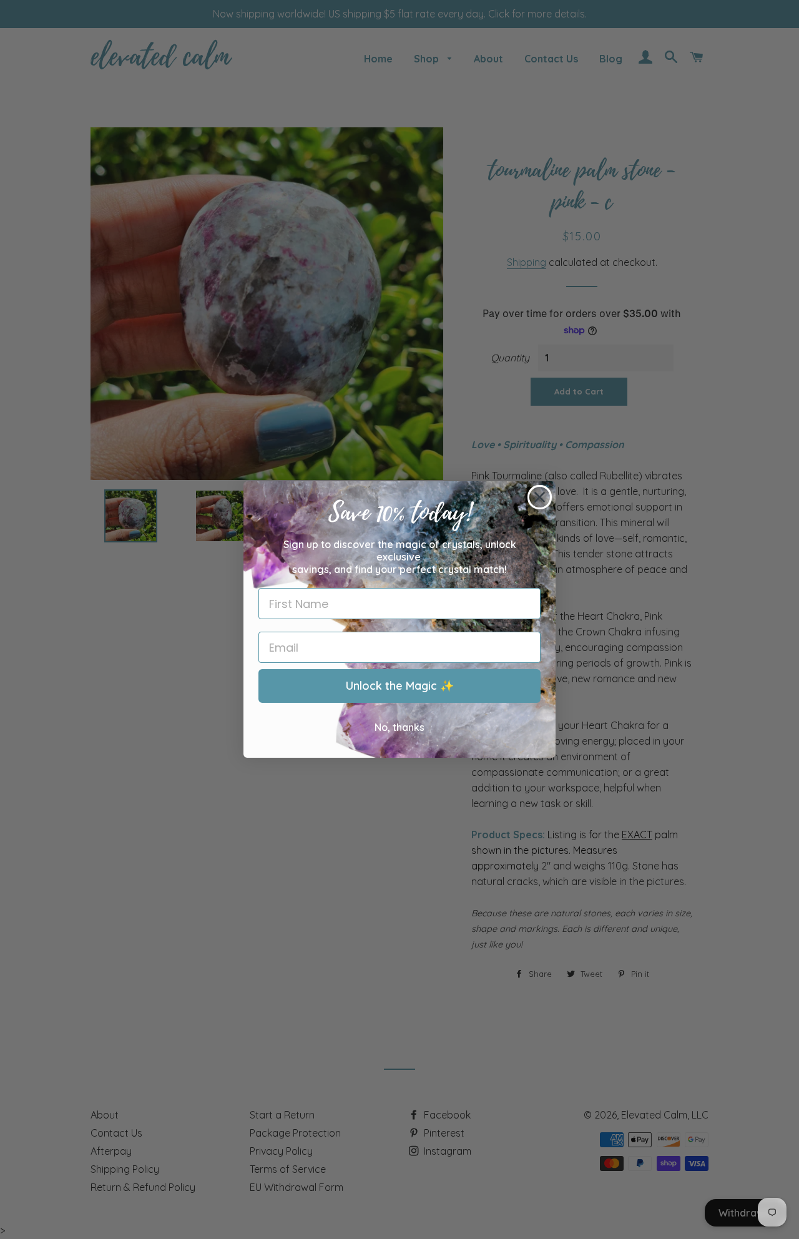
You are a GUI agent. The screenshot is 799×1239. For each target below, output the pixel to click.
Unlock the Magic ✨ (400, 685)
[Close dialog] (540, 497)
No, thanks (399, 727)
